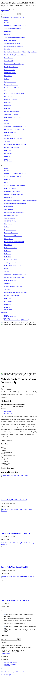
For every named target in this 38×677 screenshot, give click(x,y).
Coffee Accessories (9, 70)
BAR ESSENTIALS (10, 40)
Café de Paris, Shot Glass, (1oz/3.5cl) (14, 500)
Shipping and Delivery (10, 662)
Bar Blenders (8, 153)
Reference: (4, 390)
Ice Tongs (7, 34)
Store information (5, 653)
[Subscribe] (19, 639)
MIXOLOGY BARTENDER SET (14, 94)
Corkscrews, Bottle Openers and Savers (15, 126)
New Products (8, 161)
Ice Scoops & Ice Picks (10, 99)
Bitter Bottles (8, 76)
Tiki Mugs (7, 141)
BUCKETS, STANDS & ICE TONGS (15, 25)
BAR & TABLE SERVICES (12, 117)
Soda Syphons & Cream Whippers (14, 64)
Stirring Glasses (8, 91)
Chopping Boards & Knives (12, 43)
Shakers (6, 79)
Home (6, 20)
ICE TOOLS (8, 96)
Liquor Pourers (8, 58)
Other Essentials (8, 61)
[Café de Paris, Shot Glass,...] (1, 478)
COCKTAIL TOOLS (10, 73)
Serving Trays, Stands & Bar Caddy (14, 129)
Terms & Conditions (10, 664)
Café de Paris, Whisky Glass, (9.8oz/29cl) (15, 533)
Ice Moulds (7, 102)
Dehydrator (7, 156)
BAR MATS (7, 108)
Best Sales (7, 159)
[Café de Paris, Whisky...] (1, 513)
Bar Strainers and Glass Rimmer (13, 88)
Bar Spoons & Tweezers (11, 85)
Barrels (6, 120)
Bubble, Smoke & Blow (11, 67)
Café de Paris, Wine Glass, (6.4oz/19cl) (14, 567)
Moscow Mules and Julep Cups (13, 138)
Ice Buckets (7, 31)
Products (6, 22)
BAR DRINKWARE (10, 132)
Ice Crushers (7, 105)
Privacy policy (5, 10)
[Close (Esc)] (1, 610)
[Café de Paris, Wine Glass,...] (1, 546)
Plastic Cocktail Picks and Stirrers (13, 46)
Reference (4, 440)
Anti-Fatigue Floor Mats (11, 114)
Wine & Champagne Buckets (12, 28)
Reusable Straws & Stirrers (11, 147)
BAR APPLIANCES (10, 150)
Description (7, 411)
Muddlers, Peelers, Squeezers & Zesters (15, 55)
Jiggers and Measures (10, 82)
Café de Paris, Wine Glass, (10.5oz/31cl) (15, 600)
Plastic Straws (8, 49)
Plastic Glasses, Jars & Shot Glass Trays (15, 144)
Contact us (4, 312)
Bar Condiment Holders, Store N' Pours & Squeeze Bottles (20, 52)
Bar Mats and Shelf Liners (11, 111)
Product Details (8, 413)
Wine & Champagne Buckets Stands (14, 37)
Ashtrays (6, 123)
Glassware (7, 135)
